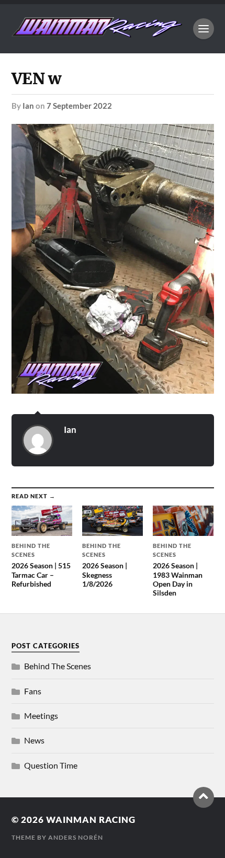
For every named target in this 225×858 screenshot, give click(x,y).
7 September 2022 (79, 105)
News (34, 740)
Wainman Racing (91, 819)
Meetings (41, 715)
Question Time (50, 765)
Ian (28, 105)
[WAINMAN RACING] (97, 32)
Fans (32, 691)
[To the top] (203, 797)
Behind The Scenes (57, 666)
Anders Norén (75, 837)
